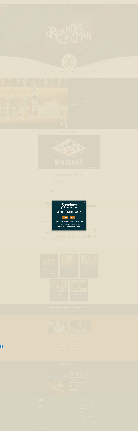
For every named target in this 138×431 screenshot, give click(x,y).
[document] (69, 215)
